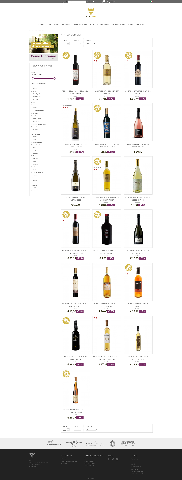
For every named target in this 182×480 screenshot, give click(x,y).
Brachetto (35, 129)
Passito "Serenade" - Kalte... (75, 144)
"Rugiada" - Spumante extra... (138, 250)
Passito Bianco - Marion (138, 303)
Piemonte (35, 158)
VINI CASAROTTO (75, 306)
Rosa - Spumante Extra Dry (138, 144)
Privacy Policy (65, 459)
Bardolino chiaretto (38, 110)
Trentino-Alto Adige (38, 172)
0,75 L (34, 187)
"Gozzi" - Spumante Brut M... (75, 197)
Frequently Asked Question (69, 461)
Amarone (35, 99)
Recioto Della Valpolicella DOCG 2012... (78, 250)
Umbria (35, 175)
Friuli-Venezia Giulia (38, 145)
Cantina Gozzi (138, 147)
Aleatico (35, 88)
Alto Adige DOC (37, 96)
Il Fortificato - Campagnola (75, 356)
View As (66, 41)
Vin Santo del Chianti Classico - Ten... (77, 410)
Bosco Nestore (138, 200)
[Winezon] (91, 13)
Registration (64, 463)
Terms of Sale (88, 459)
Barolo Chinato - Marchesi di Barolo (108, 144)
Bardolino (35, 113)
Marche (35, 156)
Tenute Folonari (75, 412)
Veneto (35, 180)
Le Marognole (75, 94)
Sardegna (35, 164)
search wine (91, 2)
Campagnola (75, 359)
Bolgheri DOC (36, 121)
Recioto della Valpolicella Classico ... (140, 91)
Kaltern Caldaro (75, 147)
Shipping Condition (89, 461)
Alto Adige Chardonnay (39, 94)
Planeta (106, 94)
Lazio (34, 147)
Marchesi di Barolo (107, 147)
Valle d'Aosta (36, 178)
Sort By (89, 41)
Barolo (34, 116)
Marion (138, 306)
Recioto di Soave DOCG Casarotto (76, 303)
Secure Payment (89, 465)
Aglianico (35, 86)
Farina (138, 94)
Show (76, 41)
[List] (68, 43)
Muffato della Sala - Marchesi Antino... (109, 197)
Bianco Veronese (37, 118)
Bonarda (35, 127)
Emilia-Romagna (37, 142)
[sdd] (96, 43)
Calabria (35, 139)
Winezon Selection (75, 253)
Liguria (34, 150)
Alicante (35, 91)
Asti (34, 102)
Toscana (35, 169)
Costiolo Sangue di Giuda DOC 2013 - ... (108, 250)
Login (63, 2)
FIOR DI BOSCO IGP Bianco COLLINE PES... (140, 197)
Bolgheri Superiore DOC (39, 124)
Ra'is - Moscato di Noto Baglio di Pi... (108, 356)
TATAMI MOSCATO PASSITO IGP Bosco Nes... (141, 356)
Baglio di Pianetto (107, 359)
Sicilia (34, 167)
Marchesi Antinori (106, 200)
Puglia (34, 161)
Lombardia (36, 153)
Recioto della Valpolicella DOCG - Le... (77, 91)
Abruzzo (35, 136)
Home (31, 30)
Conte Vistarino (107, 253)
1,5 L (34, 190)
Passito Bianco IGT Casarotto (106, 303)
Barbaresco (36, 105)
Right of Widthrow (89, 463)
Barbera (35, 107)
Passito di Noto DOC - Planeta (107, 91)
